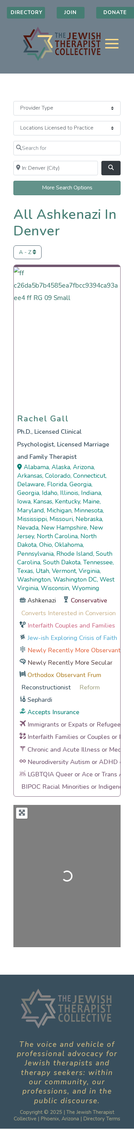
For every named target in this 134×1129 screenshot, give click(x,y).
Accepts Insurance (53, 712)
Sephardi (39, 700)
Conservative (89, 600)
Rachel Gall (43, 416)
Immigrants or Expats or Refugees (75, 724)
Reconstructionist (46, 687)
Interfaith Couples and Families (71, 625)
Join (70, 12)
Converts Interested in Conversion (68, 613)
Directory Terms (101, 1118)
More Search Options (67, 187)
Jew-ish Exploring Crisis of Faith (72, 638)
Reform (89, 687)
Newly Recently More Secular (69, 662)
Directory (27, 12)
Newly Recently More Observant (74, 650)
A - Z (26, 252)
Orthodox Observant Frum (64, 675)
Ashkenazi (41, 600)
